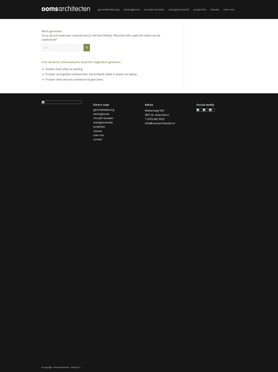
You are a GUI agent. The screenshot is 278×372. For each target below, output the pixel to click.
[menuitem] (108, 9)
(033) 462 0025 (156, 119)
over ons (98, 135)
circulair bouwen (103, 118)
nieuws (97, 131)
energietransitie (103, 122)
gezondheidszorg (103, 110)
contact (97, 139)
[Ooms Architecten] (66, 9)
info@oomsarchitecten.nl (160, 123)
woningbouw (101, 114)
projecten (99, 126)
